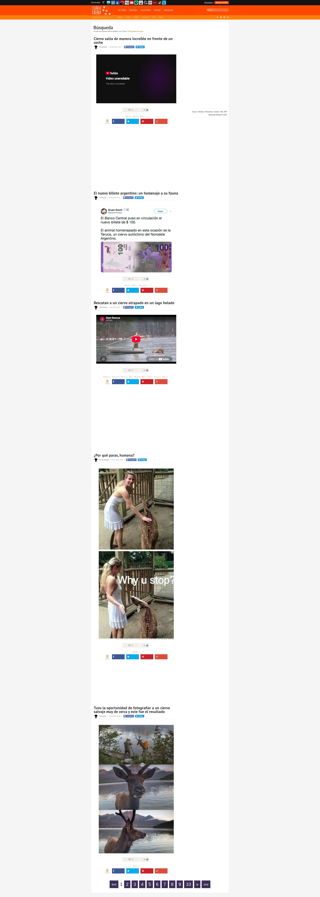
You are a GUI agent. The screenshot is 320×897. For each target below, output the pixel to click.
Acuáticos (145, 17)
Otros (161, 17)
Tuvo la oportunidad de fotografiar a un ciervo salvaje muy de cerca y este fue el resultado (132, 709)
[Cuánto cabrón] (127, 3)
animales (107, 377)
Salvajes (136, 17)
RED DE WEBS (95, 2)
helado (137, 377)
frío (131, 377)
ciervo (129, 116)
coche (135, 116)
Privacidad (208, 112)
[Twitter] (132, 121)
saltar (142, 116)
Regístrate (208, 3)
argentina (142, 285)
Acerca (194, 112)
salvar (165, 377)
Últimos (122, 10)
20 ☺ (131, 110)
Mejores (133, 10)
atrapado (116, 377)
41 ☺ (131, 279)
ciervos (124, 377)
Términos (201, 112)
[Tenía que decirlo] (155, 3)
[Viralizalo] (164, 3)
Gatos (128, 17)
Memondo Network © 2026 (218, 115)
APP (225, 112)
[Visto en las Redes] (118, 3)
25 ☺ (131, 645)
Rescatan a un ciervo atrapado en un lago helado (134, 302)
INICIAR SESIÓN (222, 3)
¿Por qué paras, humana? (114, 455)
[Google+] (161, 121)
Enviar (157, 10)
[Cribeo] (136, 3)
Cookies (216, 112)
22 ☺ (131, 370)
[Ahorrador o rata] (159, 3)
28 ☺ (131, 859)
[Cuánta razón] (108, 3)
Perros (120, 17)
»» (206, 884)
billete (134, 285)
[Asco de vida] (104, 3)
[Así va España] (122, 3)
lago (150, 377)
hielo (144, 377)
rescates (157, 377)
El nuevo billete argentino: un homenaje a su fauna (136, 193)
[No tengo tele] (146, 3)
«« (114, 884)
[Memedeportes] (113, 3)
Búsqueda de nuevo (136, 31)
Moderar (168, 10)
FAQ (221, 112)
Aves (153, 17)
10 (188, 884)
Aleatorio (146, 10)
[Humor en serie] (141, 3)
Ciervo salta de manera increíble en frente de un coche (133, 40)
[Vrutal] (132, 3)
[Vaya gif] (150, 3)
